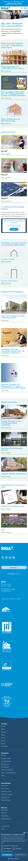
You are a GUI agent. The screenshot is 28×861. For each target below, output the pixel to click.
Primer (3, 775)
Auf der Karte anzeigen (8, 589)
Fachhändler (5, 815)
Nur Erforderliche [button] (20, 854)
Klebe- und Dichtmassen (8, 772)
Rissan (3, 740)
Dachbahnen (5, 764)
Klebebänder (5, 767)
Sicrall (3, 738)
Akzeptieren (14, 229)
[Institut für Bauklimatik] (14, 646)
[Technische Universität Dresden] (14, 684)
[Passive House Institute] (14, 665)
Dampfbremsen (5, 758)
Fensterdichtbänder (7, 770)
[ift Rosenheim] (14, 627)
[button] (2, 557)
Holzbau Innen (5, 797)
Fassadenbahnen (6, 761)
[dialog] (14, 846)
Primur (3, 743)
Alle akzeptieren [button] (7, 854)
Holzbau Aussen (6, 800)
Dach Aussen (5, 788)
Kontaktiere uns (13, 573)
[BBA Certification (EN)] (14, 609)
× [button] (26, 832)
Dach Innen (4, 785)
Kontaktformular (6, 591)
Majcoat (3, 732)
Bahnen (3, 755)
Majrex (3, 729)
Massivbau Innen (6, 791)
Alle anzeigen (4, 746)
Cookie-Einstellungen (14, 225)
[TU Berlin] (14, 701)
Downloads (4, 810)
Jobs (2, 829)
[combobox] (24, 832)
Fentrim (3, 726)
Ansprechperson (6, 818)
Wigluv (3, 735)
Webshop (13, 567)
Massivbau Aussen (7, 794)
